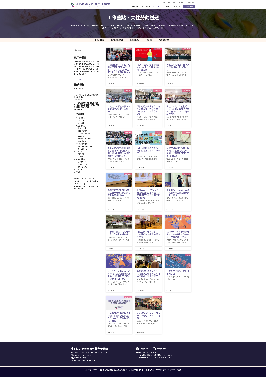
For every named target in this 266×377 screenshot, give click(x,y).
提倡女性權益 (99, 40)
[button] (164, 2)
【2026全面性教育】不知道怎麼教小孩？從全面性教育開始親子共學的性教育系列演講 (86, 105)
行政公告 (79, 172)
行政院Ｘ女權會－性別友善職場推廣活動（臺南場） (177, 67)
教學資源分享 (164, 40)
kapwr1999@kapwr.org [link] (160, 370)
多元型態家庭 (83, 149)
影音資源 (81, 120)
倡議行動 (149, 40)
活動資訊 (79, 169)
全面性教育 (82, 141)
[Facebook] (169, 2)
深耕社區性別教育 (117, 40)
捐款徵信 (77, 179)
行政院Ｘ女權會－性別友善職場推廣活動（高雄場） (119, 109)
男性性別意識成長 (84, 133)
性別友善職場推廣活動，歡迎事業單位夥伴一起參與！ (148, 151)
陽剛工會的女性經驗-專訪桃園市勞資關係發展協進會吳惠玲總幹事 (119, 192)
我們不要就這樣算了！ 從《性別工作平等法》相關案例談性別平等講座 (148, 273)
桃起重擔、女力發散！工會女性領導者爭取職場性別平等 (148, 234)
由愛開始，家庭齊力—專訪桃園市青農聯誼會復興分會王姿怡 (177, 192)
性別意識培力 (135, 40)
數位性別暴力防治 (84, 138)
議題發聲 (81, 154)
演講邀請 (85, 179)
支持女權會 (189, 6)
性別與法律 (82, 128)
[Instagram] (174, 2)
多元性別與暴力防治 (85, 146)
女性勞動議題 (83, 164)
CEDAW (81, 136)
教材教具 (81, 123)
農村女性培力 (83, 167)
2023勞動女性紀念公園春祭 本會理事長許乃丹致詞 (148, 315)
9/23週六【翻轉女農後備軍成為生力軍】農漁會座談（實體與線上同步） (177, 234)
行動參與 (81, 157)
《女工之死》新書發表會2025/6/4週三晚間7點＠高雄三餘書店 (148, 67)
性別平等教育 (83, 131)
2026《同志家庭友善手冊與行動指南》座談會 (86, 96)
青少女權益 (82, 162)
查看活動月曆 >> (80, 89)
